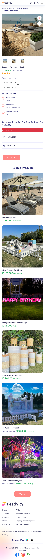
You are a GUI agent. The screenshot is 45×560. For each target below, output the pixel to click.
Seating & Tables (22, 8)
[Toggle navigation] (42, 3)
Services (11, 8)
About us (5, 514)
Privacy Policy (21, 517)
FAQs (18, 510)
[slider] (6, 73)
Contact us (6, 524)
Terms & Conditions (23, 514)
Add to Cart (11, 157)
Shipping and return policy (25, 521)
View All (22, 494)
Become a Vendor (22, 524)
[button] (31, 2)
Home (4, 8)
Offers (5, 521)
